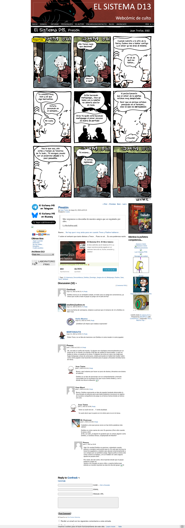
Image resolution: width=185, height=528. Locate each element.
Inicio (35, 24)
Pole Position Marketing (74, 517)
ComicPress (134, 318)
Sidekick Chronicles (141, 248)
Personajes (67, 24)
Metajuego (110, 277)
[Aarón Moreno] (71, 325)
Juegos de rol (101, 277)
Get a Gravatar (105, 485)
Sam (122, 277)
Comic (67, 212)
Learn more (110, 526)
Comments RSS (121, 285)
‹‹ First (105, 204)
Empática (36, 246)
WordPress (143, 317)
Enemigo (93, 277)
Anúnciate (121, 24)
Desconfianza (78, 277)
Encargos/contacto (96, 24)
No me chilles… (38, 244)
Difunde (55, 24)
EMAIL (96, 489)
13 (65, 277)
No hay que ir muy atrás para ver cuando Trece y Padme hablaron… (93, 232)
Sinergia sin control (141, 256)
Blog (111, 24)
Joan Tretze (64, 210)
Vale (120, 526)
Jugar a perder (38, 241)
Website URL (98, 494)
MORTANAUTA (74, 332)
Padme (117, 277)
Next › (119, 204)
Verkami (65, 279)
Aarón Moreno (81, 319)
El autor (79, 24)
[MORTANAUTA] (62, 338)
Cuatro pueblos (38, 248)
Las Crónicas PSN (141, 252)
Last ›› (125, 204)
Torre (60, 279)
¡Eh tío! (141, 276)
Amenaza (69, 277)
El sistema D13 (92, 11)
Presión (63, 207)
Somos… (44, 24)
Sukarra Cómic (141, 244)
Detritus (86, 277)
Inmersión (36, 243)
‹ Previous (112, 204)
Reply (85, 291)
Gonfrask (72, 477)
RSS (147, 24)
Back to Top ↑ (140, 320)
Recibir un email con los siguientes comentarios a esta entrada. (86, 521)
